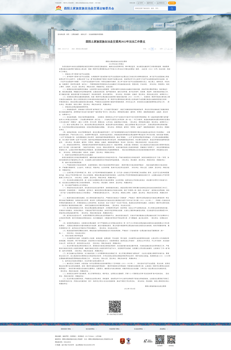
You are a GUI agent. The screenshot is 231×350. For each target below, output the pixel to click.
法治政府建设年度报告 (96, 34)
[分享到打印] (168, 49)
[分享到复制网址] (171, 49)
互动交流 (170, 25)
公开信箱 (98, 336)
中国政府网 (58, 3)
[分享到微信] (165, 49)
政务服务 (159, 25)
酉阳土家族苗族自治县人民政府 (84, 3)
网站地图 (58, 336)
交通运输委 (75, 34)
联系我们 (73, 336)
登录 (131, 3)
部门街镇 (97, 3)
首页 (67, 34)
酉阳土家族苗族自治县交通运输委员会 (89, 8)
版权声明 (65, 336)
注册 (133, 3)
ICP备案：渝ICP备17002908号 (64, 345)
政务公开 (84, 34)
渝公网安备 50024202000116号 (85, 345)
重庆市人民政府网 (68, 3)
